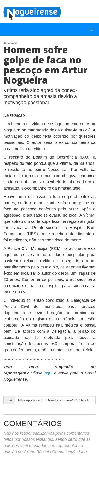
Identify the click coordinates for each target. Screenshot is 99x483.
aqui (49, 373)
